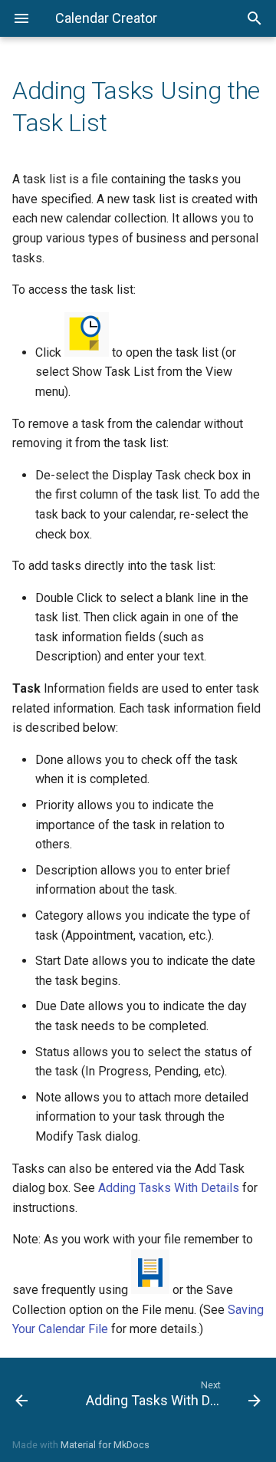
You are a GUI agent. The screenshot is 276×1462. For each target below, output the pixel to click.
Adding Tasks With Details (168, 1187)
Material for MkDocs (105, 1444)
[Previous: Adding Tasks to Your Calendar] (37, 1393)
